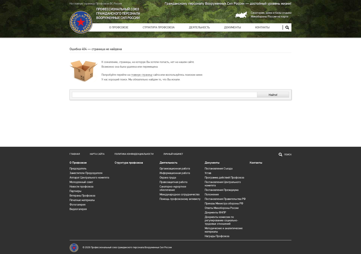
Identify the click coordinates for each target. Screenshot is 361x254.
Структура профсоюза (159, 27)
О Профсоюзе (118, 27)
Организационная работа (175, 168)
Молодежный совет (81, 182)
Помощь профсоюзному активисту (180, 199)
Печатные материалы (82, 200)
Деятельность (199, 27)
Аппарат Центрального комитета (89, 177)
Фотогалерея (77, 204)
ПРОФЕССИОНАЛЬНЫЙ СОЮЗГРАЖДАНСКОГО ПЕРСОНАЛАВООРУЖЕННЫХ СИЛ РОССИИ (118, 13)
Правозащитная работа (173, 182)
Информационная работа (175, 173)
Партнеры (75, 191)
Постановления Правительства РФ (225, 199)
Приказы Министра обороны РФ (224, 203)
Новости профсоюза (81, 186)
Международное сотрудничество (180, 194)
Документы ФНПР (215, 212)
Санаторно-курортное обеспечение (173, 188)
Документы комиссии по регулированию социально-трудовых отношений (221, 220)
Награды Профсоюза (217, 236)
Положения (212, 194)
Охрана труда (168, 177)
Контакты (262, 27)
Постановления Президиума (221, 190)
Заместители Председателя (86, 173)
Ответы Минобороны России (222, 208)
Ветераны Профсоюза (82, 195)
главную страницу (141, 74)
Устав (208, 173)
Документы (232, 27)
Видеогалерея (78, 209)
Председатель (78, 168)
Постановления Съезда (218, 168)
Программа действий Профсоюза (224, 177)
